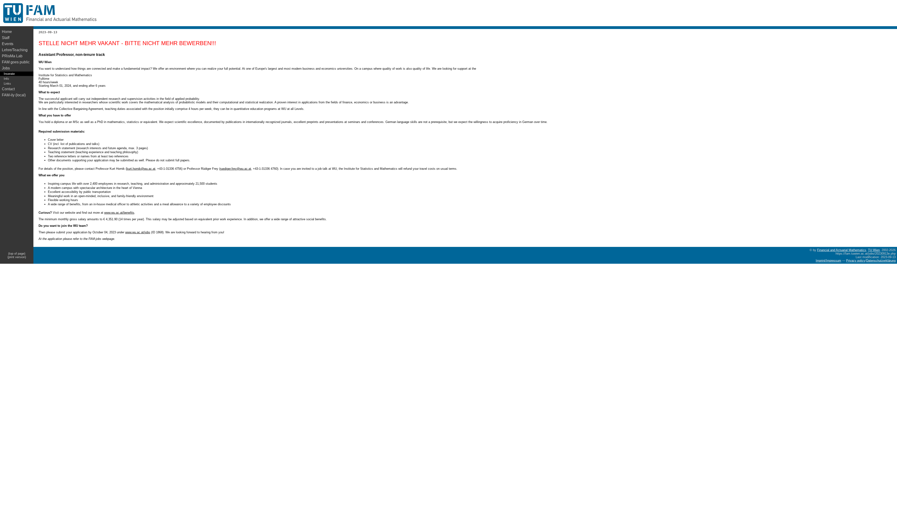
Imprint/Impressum (828, 260)
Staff (5, 38)
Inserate (9, 74)
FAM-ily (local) (14, 95)
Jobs (6, 68)
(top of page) (16, 253)
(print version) (16, 257)
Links (7, 83)
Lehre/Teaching (15, 50)
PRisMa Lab (12, 56)
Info (6, 78)
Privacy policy (855, 260)
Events (7, 44)
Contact (8, 89)
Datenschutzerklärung (881, 260)
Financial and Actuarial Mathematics (841, 250)
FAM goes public (17, 62)
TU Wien (874, 250)
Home (7, 32)
